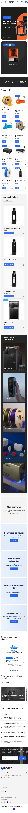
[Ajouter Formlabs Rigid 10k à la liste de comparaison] (23, 296)
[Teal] (7, 107)
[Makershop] (6, 769)
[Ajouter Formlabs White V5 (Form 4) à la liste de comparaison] (23, 233)
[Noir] (7, 180)
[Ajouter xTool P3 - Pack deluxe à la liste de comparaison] (25, 164)
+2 (24, 108)
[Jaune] (2, 107)
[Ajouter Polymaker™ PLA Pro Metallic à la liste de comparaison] (25, 142)
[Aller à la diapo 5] (8, 37)
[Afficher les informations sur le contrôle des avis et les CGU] (21, 652)
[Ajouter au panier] (4, 116)
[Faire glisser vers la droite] (25, 682)
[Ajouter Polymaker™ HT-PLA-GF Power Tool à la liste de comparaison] (12, 117)
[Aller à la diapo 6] (9, 37)
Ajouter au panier (14, 67)
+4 (11, 133)
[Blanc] (4, 180)
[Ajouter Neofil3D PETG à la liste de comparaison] (12, 188)
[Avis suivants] (24, 662)
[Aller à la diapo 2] (4, 37)
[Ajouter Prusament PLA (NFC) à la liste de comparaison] (12, 142)
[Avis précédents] (4, 662)
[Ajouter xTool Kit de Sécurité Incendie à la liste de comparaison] (12, 164)
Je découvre (8, 29)
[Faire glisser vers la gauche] (22, 682)
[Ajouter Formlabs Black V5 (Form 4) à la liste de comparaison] (23, 265)
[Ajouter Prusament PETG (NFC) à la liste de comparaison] (25, 117)
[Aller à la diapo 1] (3, 37)
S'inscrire (22, 758)
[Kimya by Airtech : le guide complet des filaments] (13, 694)
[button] (1, 2)
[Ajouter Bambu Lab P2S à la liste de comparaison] (23, 328)
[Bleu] (2, 180)
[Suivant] (24, 72)
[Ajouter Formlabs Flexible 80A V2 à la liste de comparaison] (25, 188)
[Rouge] (4, 107)
